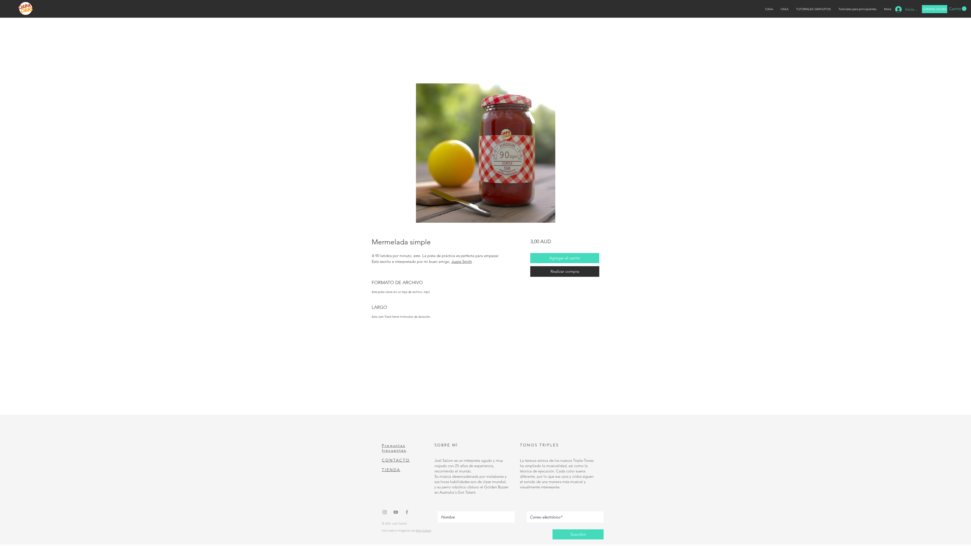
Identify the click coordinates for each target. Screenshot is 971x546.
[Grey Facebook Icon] (407, 512)
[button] (957, 8)
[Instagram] (384, 512)
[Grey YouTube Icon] (396, 512)
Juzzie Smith (461, 261)
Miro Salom (423, 530)
